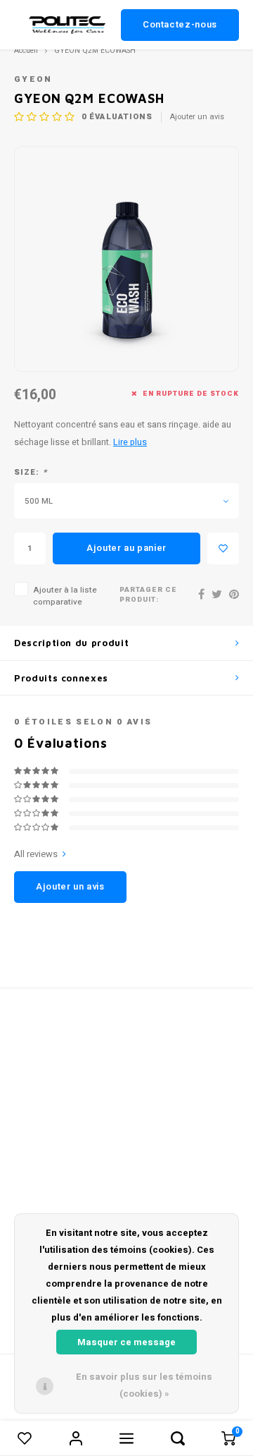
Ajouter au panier (126, 547)
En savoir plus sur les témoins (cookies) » (144, 1385)
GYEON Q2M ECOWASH (95, 50)
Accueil (26, 50)
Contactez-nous (180, 24)
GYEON (33, 79)
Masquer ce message (126, 1342)
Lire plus (130, 442)
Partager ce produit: (148, 595)
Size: (30, 472)
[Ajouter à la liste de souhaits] (223, 548)
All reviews (36, 854)
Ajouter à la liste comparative (65, 596)
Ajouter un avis (197, 117)
